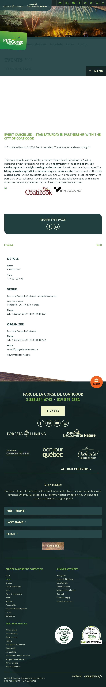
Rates (8, 575)
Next (99, 244)
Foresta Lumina (63, 586)
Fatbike (9, 641)
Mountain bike (62, 583)
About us (9, 601)
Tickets (73, 3)
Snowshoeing (11, 633)
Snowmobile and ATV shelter (18, 655)
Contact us (97, 3)
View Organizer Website (18, 354)
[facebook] (40, 423)
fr (103, 3)
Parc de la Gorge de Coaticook (21, 331)
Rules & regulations (14, 594)
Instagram (85, 3)
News (8, 597)
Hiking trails (61, 575)
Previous (8, 244)
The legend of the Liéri (15, 644)
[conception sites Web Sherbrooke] (93, 676)
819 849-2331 (68, 399)
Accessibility (11, 605)
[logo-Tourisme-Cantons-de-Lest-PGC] (18, 447)
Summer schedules (64, 601)
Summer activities (67, 569)
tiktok (91, 3)
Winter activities (16, 623)
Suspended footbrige (65, 579)
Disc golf (60, 594)
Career (59, 2)
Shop (8, 590)
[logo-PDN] (79, 430)
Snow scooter (11, 637)
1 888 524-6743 (39, 399)
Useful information (13, 586)
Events (8, 579)
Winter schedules (13, 666)
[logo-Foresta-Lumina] (26, 430)
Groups (9, 583)
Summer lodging (63, 597)
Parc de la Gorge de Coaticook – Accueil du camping (32, 296)
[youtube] (57, 423)
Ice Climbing (11, 652)
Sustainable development (16, 608)
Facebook (79, 3)
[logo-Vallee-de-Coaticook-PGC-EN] (88, 447)
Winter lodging (12, 663)
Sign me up (53, 545)
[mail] (65, 423)
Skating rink (10, 648)
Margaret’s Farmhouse (65, 590)
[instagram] (49, 423)
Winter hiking (11, 630)
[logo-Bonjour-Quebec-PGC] (53, 447)
